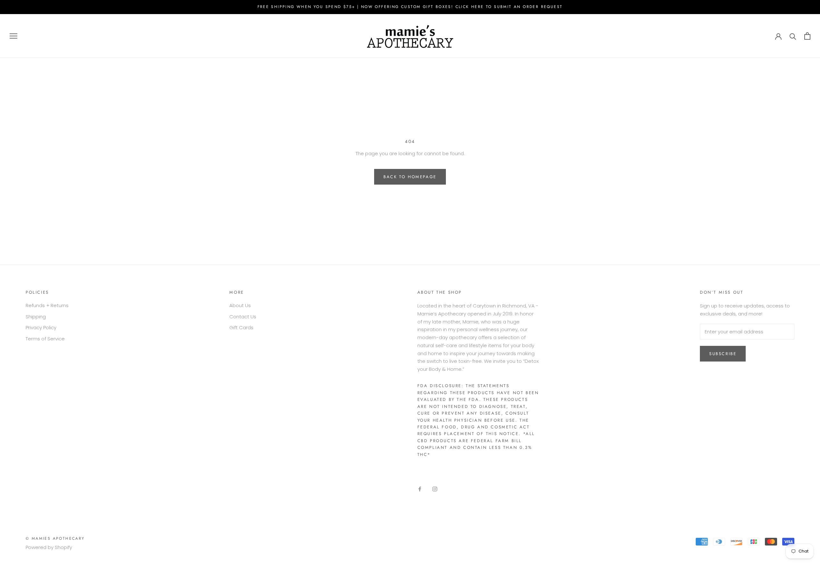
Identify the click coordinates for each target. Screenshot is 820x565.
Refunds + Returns (47, 305)
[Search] (793, 36)
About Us (240, 305)
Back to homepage (410, 177)
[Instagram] (434, 489)
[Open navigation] (13, 36)
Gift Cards (241, 327)
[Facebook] (419, 489)
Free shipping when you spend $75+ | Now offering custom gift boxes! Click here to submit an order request (410, 7)
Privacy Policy (41, 327)
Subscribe (722, 354)
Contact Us (242, 316)
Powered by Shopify (49, 547)
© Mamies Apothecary (55, 538)
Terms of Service (45, 338)
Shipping (36, 316)
